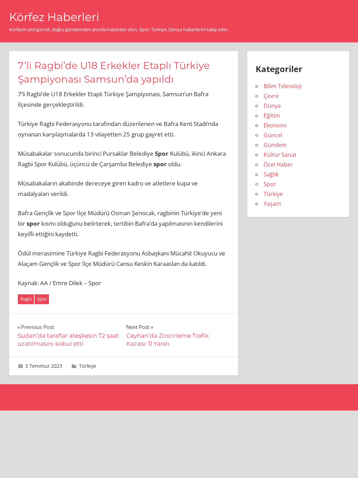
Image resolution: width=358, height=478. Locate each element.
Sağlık (271, 174)
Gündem (275, 145)
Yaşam (272, 204)
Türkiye (87, 366)
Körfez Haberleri (54, 17)
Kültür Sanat (280, 155)
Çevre (271, 96)
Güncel (273, 135)
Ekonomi (275, 125)
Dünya (272, 106)
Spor (42, 299)
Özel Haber (278, 164)
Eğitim (272, 115)
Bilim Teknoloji (283, 86)
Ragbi (26, 299)
